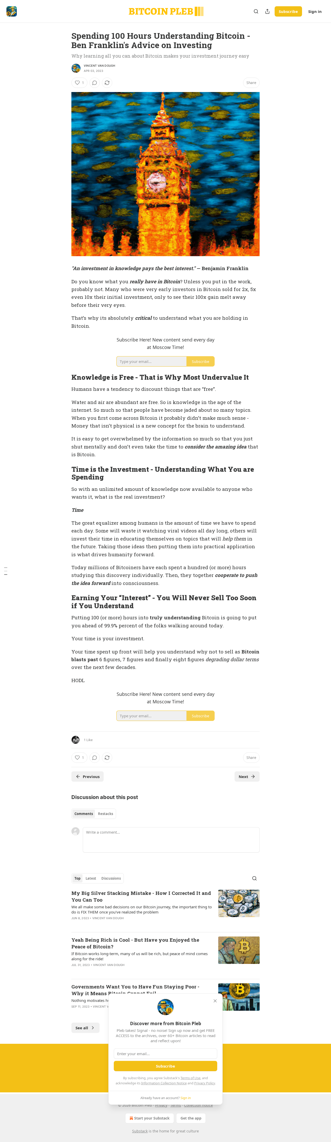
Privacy (161, 1105)
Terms (175, 1105)
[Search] (256, 11)
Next (243, 776)
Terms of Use (190, 1078)
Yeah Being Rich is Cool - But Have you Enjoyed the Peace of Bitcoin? (135, 943)
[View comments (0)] (94, 83)
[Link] (64, 377)
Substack (140, 1131)
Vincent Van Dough (99, 65)
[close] (215, 1001)
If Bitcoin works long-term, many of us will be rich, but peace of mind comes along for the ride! (139, 956)
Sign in (315, 11)
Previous (91, 776)
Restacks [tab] (105, 813)
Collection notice (198, 1105)
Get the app (190, 1118)
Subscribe (288, 11)
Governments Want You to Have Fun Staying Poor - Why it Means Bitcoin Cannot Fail (135, 989)
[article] (165, 909)
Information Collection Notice (164, 1083)
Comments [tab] (83, 813)
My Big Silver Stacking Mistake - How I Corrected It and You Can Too (141, 896)
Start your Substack (152, 1118)
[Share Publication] (267, 11)
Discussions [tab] (111, 878)
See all (82, 1027)
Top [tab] (77, 878)
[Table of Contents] (5, 571)
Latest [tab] (91, 878)
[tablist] (93, 814)
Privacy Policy (204, 1083)
